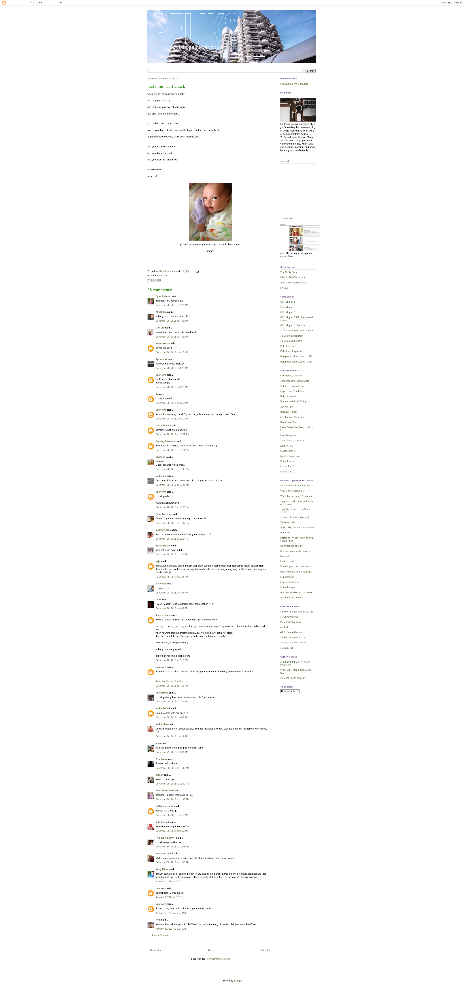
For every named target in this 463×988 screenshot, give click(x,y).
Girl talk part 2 (287, 307)
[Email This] (149, 280)
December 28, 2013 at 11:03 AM (172, 485)
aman (159, 743)
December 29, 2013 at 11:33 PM (172, 799)
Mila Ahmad (162, 822)
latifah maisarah (164, 806)
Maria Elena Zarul (168, 271)
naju (158, 561)
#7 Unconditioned (289, 616)
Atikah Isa (161, 312)
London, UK (286, 445)
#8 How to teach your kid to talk (297, 611)
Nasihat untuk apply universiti (295, 551)
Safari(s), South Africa (291, 386)
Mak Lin (160, 327)
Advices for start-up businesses (297, 592)
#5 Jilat (284, 627)
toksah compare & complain (295, 485)
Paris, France (287, 461)
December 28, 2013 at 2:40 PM (172, 554)
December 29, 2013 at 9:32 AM (172, 752)
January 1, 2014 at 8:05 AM (170, 881)
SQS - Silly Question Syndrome (297, 527)
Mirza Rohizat (163, 425)
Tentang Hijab (287, 522)
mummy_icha (163, 530)
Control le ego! (288, 587)
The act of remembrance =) (294, 517)
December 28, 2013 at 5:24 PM (172, 577)
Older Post (265, 950)
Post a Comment (161, 935)
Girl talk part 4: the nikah (293, 325)
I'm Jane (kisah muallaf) (292, 678)
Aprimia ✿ (161, 359)
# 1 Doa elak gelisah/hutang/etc (296, 330)
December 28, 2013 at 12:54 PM (172, 538)
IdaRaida (160, 457)
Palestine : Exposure (291, 351)
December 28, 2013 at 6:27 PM (172, 592)
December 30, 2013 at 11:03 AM (172, 846)
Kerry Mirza (162, 869)
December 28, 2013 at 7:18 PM (172, 660)
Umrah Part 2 (287, 471)
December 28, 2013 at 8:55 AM (172, 403)
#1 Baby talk (287, 647)
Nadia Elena (162, 724)
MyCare (284, 288)
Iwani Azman (163, 343)
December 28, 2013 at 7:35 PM (172, 685)
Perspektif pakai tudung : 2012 (296, 361)
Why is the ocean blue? (292, 490)
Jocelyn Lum (163, 615)
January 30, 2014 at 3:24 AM (171, 928)
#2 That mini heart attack (293, 642)
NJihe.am (161, 476)
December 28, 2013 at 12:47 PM (172, 523)
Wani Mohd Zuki (165, 790)
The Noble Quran (289, 272)
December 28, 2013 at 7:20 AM (172, 305)
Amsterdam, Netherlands (293, 417)
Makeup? (285, 556)
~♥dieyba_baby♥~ (165, 837)
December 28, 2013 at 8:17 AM (172, 352)
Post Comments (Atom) (218, 958)
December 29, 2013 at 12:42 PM (172, 783)
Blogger (238, 980)
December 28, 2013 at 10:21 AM (172, 450)
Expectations (287, 577)
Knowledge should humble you (296, 566)
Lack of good (287, 561)
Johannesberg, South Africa (294, 380)
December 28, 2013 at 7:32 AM (172, 320)
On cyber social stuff (291, 545)
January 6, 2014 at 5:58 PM (170, 897)
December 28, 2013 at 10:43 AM (172, 469)
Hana (158, 599)
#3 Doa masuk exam (291, 341)
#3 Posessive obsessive (293, 637)
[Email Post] (197, 271)
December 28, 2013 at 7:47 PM (172, 701)
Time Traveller (163, 514)
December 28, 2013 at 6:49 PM (172, 608)
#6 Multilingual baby (290, 622)
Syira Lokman (163, 296)
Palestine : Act (288, 346)
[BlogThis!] (152, 280)
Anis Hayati (162, 692)
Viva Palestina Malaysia (293, 282)
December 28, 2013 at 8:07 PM (172, 717)
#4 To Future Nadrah (291, 632)
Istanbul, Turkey (288, 411)
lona (158, 919)
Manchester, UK (288, 451)
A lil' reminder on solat (291, 597)
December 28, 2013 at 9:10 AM (172, 418)
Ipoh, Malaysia (288, 435)
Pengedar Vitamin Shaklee (169, 681)
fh (157, 394)
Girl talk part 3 (287, 312)
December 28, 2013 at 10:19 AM (172, 434)
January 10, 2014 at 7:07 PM (171, 913)
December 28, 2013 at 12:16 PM (172, 507)
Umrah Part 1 (287, 466)
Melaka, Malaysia (289, 456)
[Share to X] (156, 280)
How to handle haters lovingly (295, 571)
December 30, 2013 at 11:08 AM (172, 862)
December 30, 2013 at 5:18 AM (172, 815)
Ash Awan (161, 759)
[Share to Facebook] (159, 280)
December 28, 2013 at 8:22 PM (172, 736)
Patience (285, 532)
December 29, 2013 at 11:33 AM (172, 768)
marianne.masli (164, 853)
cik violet (161, 583)
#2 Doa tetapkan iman (291, 335)
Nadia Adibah (163, 708)
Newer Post (156, 950)
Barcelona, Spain (289, 422)
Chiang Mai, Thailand (291, 375)
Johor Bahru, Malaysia (292, 440)
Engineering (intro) (289, 582)
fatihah (159, 774)
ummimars (162, 275)
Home (211, 950)
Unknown (161, 375)
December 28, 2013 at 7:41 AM (172, 336)
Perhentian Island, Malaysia (294, 401)
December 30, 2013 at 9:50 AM (172, 831)
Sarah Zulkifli (163, 545)
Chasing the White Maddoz (294, 83)
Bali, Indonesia (288, 396)
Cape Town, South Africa (293, 391)
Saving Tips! (287, 406)
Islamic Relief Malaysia (292, 277)
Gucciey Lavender (166, 441)
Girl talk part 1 (287, 301)
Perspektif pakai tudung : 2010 (296, 356)
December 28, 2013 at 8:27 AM (172, 368)
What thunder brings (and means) (297, 496)
